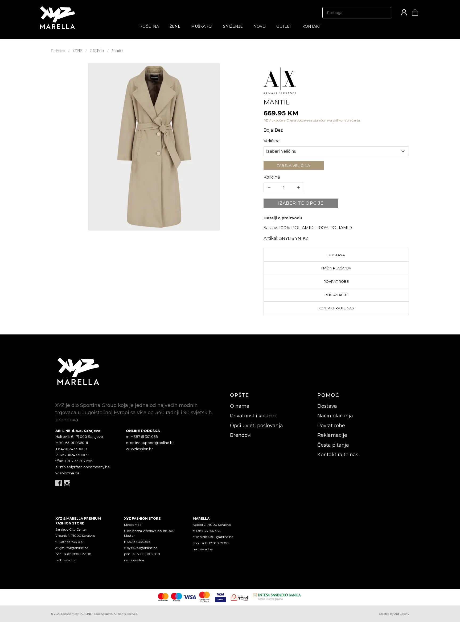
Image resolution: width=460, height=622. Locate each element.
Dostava (336, 255)
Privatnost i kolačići (253, 416)
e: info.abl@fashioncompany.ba (82, 467)
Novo (259, 26)
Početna (149, 26)
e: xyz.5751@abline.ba (71, 548)
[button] (154, 147)
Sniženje (233, 26)
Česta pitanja (333, 445)
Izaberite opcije (301, 203)
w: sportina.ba (67, 473)
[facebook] (58, 483)
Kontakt (311, 26)
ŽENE (175, 26)
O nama (239, 406)
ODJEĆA (97, 50)
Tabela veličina (293, 165)
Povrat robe (336, 282)
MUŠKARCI (201, 26)
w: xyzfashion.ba (140, 449)
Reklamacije (336, 295)
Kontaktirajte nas (336, 308)
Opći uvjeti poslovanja (256, 426)
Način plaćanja (336, 268)
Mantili (117, 50)
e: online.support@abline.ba (150, 443)
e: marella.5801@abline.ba (213, 537)
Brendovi (241, 435)
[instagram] (67, 483)
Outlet (284, 26)
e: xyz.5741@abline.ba (140, 548)
